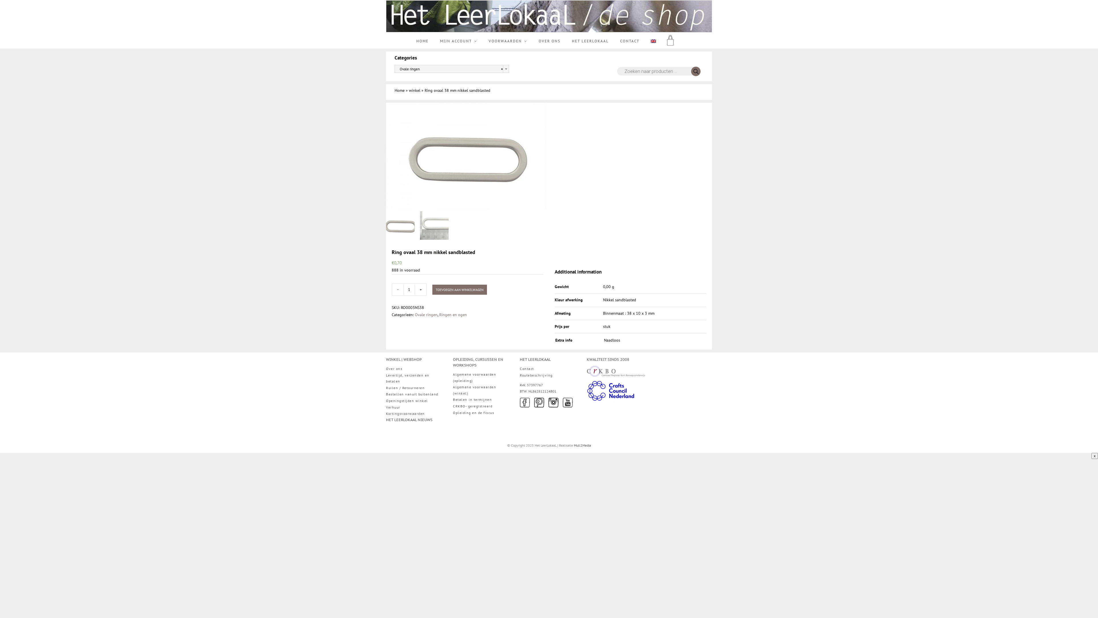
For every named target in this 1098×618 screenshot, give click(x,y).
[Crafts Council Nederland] (611, 383)
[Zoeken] (696, 71)
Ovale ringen (426, 314)
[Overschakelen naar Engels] (653, 41)
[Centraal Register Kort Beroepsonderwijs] (616, 369)
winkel (414, 90)
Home (400, 90)
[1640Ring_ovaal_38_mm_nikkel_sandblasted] (466, 156)
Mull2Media (582, 445)
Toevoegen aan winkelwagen (460, 290)
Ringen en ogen (453, 314)
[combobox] (452, 69)
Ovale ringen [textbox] (450, 69)
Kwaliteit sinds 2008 (608, 359)
